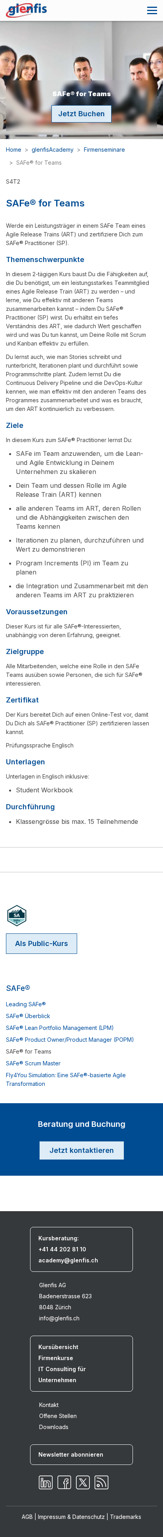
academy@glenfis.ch (68, 1260)
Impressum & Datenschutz (71, 1516)
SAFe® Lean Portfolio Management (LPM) (60, 1027)
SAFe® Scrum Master (33, 1063)
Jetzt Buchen (81, 114)
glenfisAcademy (53, 149)
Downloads (53, 1427)
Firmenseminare (104, 149)
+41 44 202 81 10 (62, 1249)
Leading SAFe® (26, 1004)
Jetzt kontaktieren (81, 1150)
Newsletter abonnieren (70, 1454)
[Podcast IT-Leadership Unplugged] (101, 1482)
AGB (27, 1516)
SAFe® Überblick (28, 1016)
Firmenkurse (55, 1358)
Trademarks (125, 1516)
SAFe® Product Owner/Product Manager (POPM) (70, 1039)
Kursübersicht (58, 1347)
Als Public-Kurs (41, 943)
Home (13, 149)
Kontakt (49, 1404)
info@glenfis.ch (59, 1318)
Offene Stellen (58, 1415)
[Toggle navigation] (152, 10)
